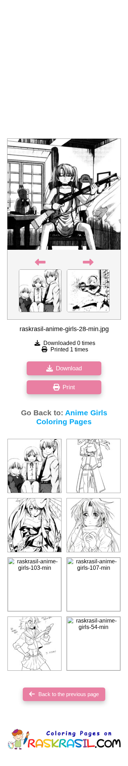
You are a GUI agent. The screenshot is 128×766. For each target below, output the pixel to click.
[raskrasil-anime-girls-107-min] (93, 584)
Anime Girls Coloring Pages (71, 417)
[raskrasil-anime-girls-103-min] (34, 584)
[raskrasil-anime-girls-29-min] (34, 466)
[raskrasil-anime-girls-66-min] (34, 644)
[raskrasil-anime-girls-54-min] (93, 644)
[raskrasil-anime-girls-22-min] (93, 466)
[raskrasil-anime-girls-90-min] (93, 525)
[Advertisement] (64, 71)
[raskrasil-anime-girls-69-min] (34, 525)
